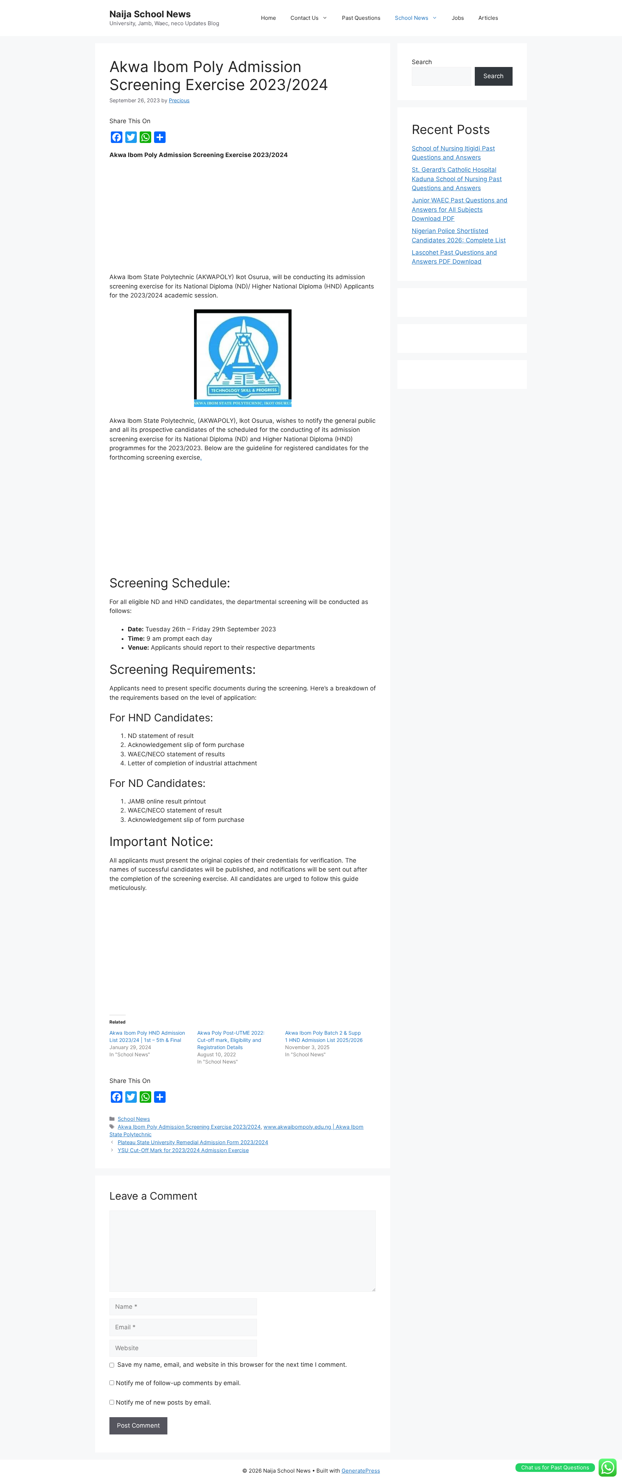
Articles (488, 17)
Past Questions (361, 17)
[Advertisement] (242, 219)
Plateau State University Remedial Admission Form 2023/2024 (193, 1142)
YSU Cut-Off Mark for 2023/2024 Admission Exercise (183, 1150)
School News (411, 17)
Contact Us (304, 17)
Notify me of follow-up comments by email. (178, 1383)
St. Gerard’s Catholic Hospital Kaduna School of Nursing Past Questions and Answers (457, 179)
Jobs (458, 17)
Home (268, 17)
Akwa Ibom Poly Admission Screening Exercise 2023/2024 (189, 1127)
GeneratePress (361, 1470)
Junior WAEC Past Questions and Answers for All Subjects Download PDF (460, 209)
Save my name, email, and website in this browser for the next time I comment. (232, 1364)
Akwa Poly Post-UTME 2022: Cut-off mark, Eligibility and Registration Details (231, 1040)
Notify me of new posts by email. (163, 1402)
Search (422, 62)
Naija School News (150, 14)
